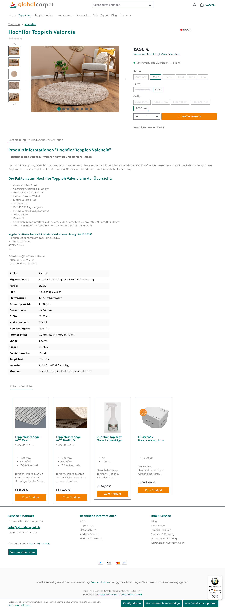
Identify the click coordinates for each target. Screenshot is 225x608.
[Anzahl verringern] (136, 116)
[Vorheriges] (25, 79)
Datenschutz (88, 529)
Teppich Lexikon (161, 529)
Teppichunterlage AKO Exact (27, 438)
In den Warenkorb (189, 116)
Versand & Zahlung (162, 534)
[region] (67, 79)
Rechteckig (143, 90)
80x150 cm (143, 102)
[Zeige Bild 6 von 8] (82, 109)
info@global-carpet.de (24, 527)
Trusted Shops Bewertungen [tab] (45, 139)
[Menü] (220, 578)
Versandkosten (100, 582)
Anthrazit (142, 78)
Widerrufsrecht (89, 534)
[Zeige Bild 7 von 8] (86, 109)
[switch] (215, 596)
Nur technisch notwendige (163, 603)
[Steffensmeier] (198, 33)
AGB (82, 521)
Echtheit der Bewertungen (168, 542)
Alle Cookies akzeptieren (200, 603)
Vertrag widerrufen (22, 552)
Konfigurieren (132, 603)
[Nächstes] (125, 79)
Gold (182, 78)
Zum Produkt (30, 497)
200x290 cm (201, 102)
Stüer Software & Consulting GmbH (120, 594)
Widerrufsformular (91, 538)
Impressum (87, 525)
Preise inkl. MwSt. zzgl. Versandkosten (156, 54)
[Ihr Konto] (194, 5)
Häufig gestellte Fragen (165, 538)
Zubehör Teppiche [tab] (21, 386)
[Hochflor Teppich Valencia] (75, 79)
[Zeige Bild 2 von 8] (63, 109)
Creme (170, 78)
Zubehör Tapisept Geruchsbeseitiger (110, 438)
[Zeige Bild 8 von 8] (91, 109)
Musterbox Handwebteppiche (151, 438)
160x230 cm (181, 102)
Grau (193, 78)
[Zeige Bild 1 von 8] (59, 109)
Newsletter (158, 525)
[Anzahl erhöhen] (157, 116)
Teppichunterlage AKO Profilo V (68, 438)
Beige (155, 77)
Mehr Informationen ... (20, 605)
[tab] (17, 140)
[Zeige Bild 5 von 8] (77, 109)
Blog (154, 521)
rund (158, 89)
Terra (204, 78)
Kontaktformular (39, 543)
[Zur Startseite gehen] (31, 5)
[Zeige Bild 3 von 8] (68, 109)
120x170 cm (162, 102)
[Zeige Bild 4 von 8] (72, 109)
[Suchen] (149, 5)
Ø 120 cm (141, 108)
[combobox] (119, 5)
